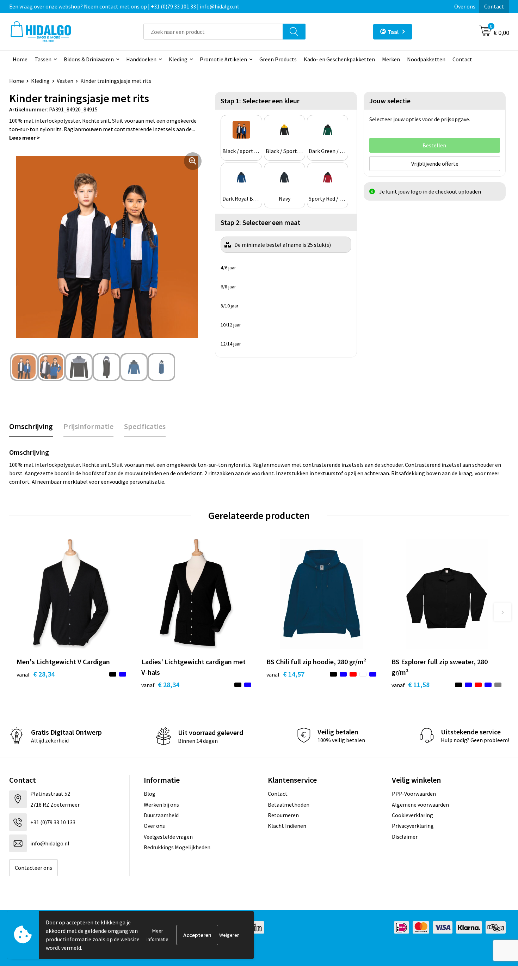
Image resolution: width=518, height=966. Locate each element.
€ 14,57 (285, 674)
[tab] (31, 426)
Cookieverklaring (412, 815)
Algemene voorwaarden (420, 804)
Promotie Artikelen (223, 59)
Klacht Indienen (287, 825)
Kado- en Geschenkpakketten (339, 59)
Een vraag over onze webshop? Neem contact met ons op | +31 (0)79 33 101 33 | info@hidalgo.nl (124, 6)
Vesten (65, 80)
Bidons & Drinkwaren (89, 59)
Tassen (43, 59)
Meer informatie (157, 935)
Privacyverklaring (413, 825)
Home (20, 59)
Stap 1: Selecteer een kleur (260, 100)
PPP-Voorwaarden (414, 793)
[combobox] (213, 31)
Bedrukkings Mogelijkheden (177, 847)
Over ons (464, 6)
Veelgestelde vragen (168, 836)
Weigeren (229, 935)
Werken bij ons (161, 804)
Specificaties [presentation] (145, 426)
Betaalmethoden (288, 804)
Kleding (178, 59)
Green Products (278, 59)
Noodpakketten (426, 59)
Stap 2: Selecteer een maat (260, 222)
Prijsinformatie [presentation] (88, 426)
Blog (149, 793)
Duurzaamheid (161, 815)
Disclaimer (405, 836)
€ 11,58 (410, 684)
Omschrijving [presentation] (31, 426)
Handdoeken (141, 59)
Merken (391, 59)
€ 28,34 (36, 674)
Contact (494, 6)
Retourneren (283, 815)
